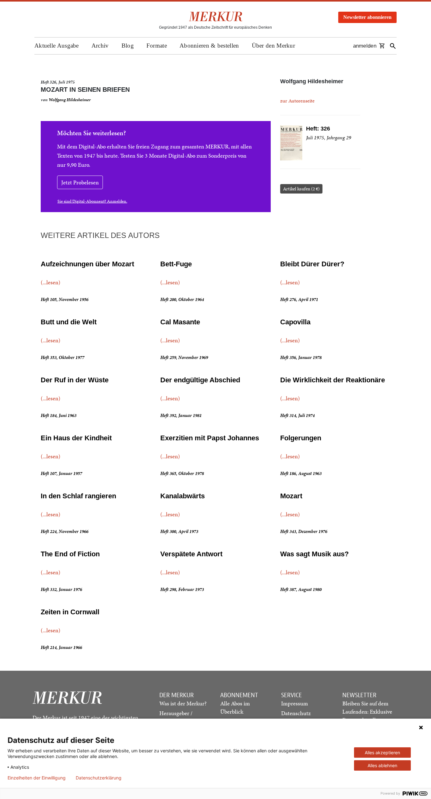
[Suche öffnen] (393, 46)
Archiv (100, 45)
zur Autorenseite (297, 100)
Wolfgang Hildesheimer (70, 100)
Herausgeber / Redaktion (175, 717)
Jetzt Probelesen (80, 182)
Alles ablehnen (382, 765)
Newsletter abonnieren (367, 17)
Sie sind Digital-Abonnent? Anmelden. (92, 201)
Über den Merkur (273, 45)
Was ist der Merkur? (183, 703)
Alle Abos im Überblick (235, 707)
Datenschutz (296, 713)
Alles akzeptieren (382, 752)
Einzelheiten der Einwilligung (37, 777)
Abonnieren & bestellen (209, 45)
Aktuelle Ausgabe (56, 45)
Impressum (294, 703)
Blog (127, 45)
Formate (156, 45)
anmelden (364, 46)
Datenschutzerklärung (98, 777)
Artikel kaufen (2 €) (301, 189)
